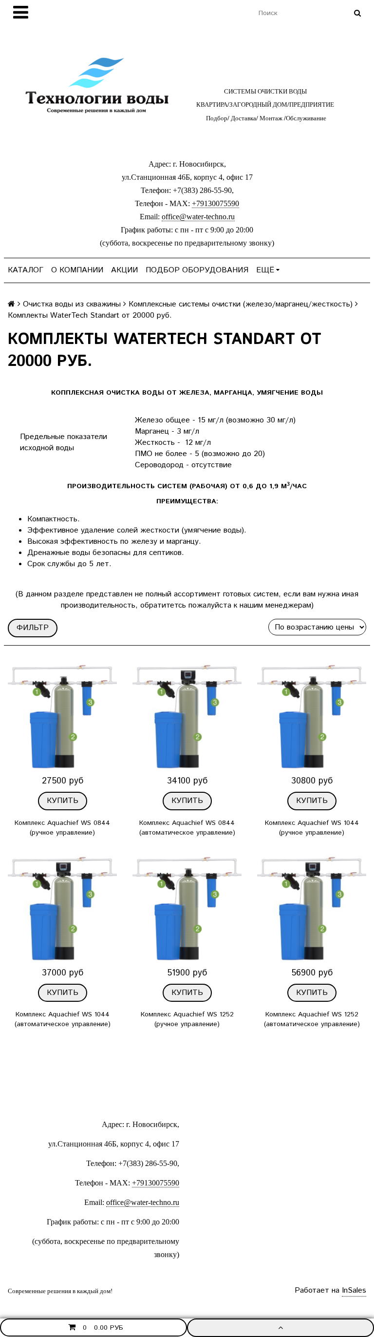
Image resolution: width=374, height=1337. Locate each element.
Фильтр (33, 627)
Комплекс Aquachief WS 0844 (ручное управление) (62, 828)
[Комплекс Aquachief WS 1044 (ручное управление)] (311, 715)
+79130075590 (215, 203)
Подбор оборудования (197, 270)
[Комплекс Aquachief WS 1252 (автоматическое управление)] (311, 907)
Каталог (25, 270)
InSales (354, 1290)
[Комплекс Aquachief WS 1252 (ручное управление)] (187, 907)
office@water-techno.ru (198, 216)
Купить (62, 800)
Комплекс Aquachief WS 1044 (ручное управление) (312, 828)
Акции (124, 270)
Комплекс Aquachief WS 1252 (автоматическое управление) (312, 1019)
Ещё (265, 270)
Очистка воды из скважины (72, 304)
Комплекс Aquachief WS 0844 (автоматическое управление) (187, 828)
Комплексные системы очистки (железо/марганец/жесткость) (241, 304)
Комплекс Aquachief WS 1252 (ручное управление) (187, 1019)
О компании (77, 270)
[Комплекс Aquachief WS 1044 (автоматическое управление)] (62, 907)
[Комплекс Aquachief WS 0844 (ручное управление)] (62, 715)
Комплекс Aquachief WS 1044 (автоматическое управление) (63, 1019)
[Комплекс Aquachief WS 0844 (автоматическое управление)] (187, 715)
